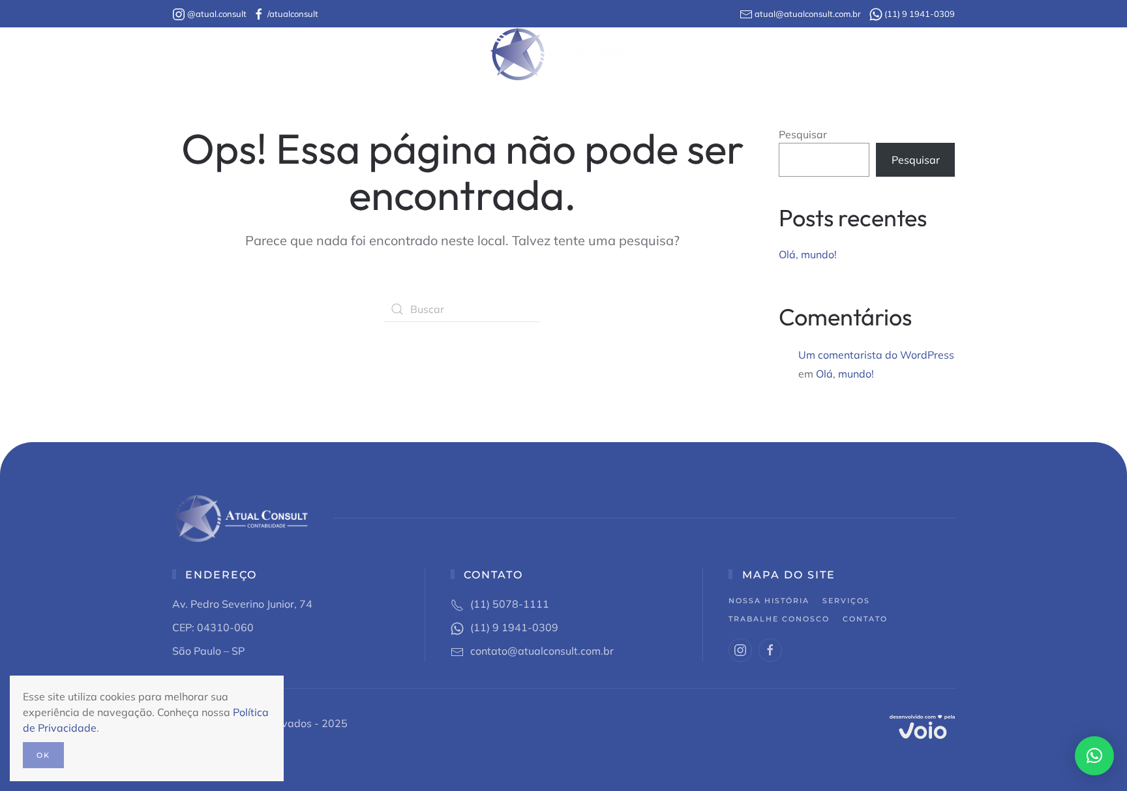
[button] (1094, 755)
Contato (805, 54)
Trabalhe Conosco (711, 54)
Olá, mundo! (808, 254)
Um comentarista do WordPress (876, 354)
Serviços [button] (444, 54)
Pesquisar (803, 134)
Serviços (846, 600)
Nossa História (338, 54)
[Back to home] (563, 53)
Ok (43, 755)
